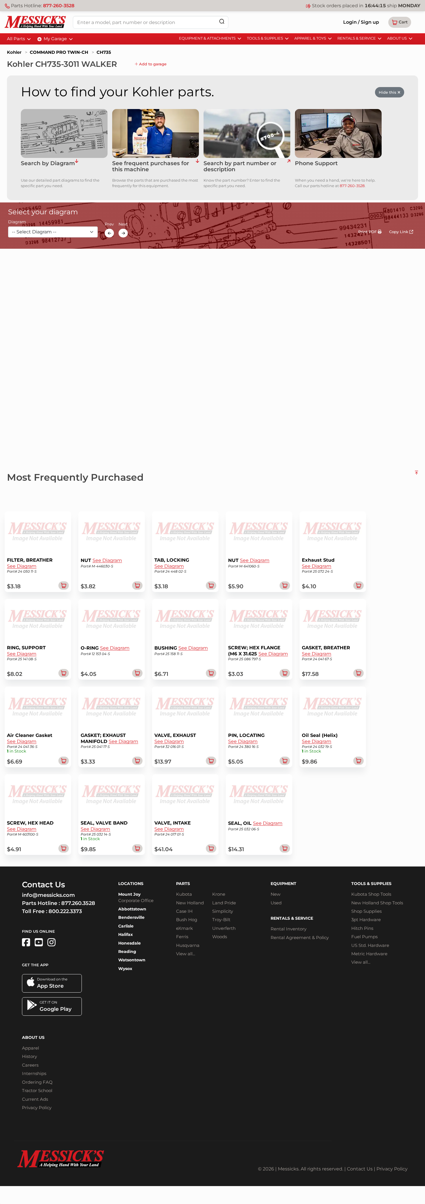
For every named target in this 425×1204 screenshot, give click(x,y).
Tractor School (37, 1090)
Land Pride (224, 903)
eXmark (184, 928)
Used (276, 903)
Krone (218, 894)
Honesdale (129, 943)
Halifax (125, 934)
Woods (219, 936)
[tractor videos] (39, 942)
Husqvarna (187, 945)
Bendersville (131, 917)
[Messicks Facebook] (26, 942)
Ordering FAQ (37, 1082)
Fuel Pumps (364, 936)
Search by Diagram (48, 164)
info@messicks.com (48, 895)
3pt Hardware (366, 919)
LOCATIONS (130, 883)
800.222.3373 (65, 911)
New (275, 894)
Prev (109, 224)
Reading (127, 951)
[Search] (221, 21)
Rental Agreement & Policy (300, 937)
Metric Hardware (369, 953)
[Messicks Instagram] (51, 942)
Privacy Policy (36, 1107)
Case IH (184, 911)
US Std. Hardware (370, 945)
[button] (399, 22)
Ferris (182, 936)
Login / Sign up (361, 22)
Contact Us (360, 1169)
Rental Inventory (288, 929)
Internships (34, 1073)
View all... (185, 953)
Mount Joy (129, 894)
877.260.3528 (78, 903)
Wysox (125, 968)
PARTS (183, 883)
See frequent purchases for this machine (150, 167)
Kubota (184, 894)
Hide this (388, 92)
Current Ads (35, 1099)
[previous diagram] (109, 233)
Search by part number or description (240, 167)
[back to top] (416, 475)
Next (123, 224)
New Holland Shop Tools (377, 903)
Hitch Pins (362, 928)
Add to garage (152, 64)
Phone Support (316, 164)
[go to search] (288, 166)
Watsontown (131, 960)
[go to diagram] (64, 133)
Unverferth (224, 928)
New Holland (190, 903)
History (29, 1056)
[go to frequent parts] (197, 166)
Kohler (14, 52)
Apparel (30, 1048)
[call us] (338, 133)
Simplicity (222, 911)
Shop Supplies (366, 911)
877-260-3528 (58, 5)
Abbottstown (132, 909)
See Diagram (21, 566)
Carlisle (126, 926)
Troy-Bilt (221, 919)
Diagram (17, 222)
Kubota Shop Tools (371, 894)
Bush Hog (186, 919)
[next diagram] (123, 233)
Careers (30, 1065)
